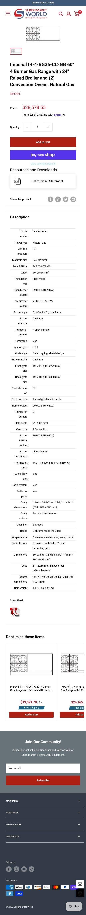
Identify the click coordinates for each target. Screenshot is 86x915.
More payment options (43, 163)
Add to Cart (43, 142)
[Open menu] (8, 13)
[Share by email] (73, 199)
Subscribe (43, 780)
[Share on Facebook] (50, 199)
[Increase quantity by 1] (48, 127)
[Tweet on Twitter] (65, 199)
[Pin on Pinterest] (58, 199)
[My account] (69, 14)
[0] (76, 13)
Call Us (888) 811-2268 (43, 2)
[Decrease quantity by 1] (27, 127)
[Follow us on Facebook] (9, 869)
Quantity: (15, 127)
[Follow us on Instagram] (16, 869)
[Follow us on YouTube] (24, 869)
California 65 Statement (47, 181)
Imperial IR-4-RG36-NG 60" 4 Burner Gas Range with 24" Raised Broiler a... (31, 688)
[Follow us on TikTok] (31, 869)
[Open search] (61, 14)
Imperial (15, 93)
